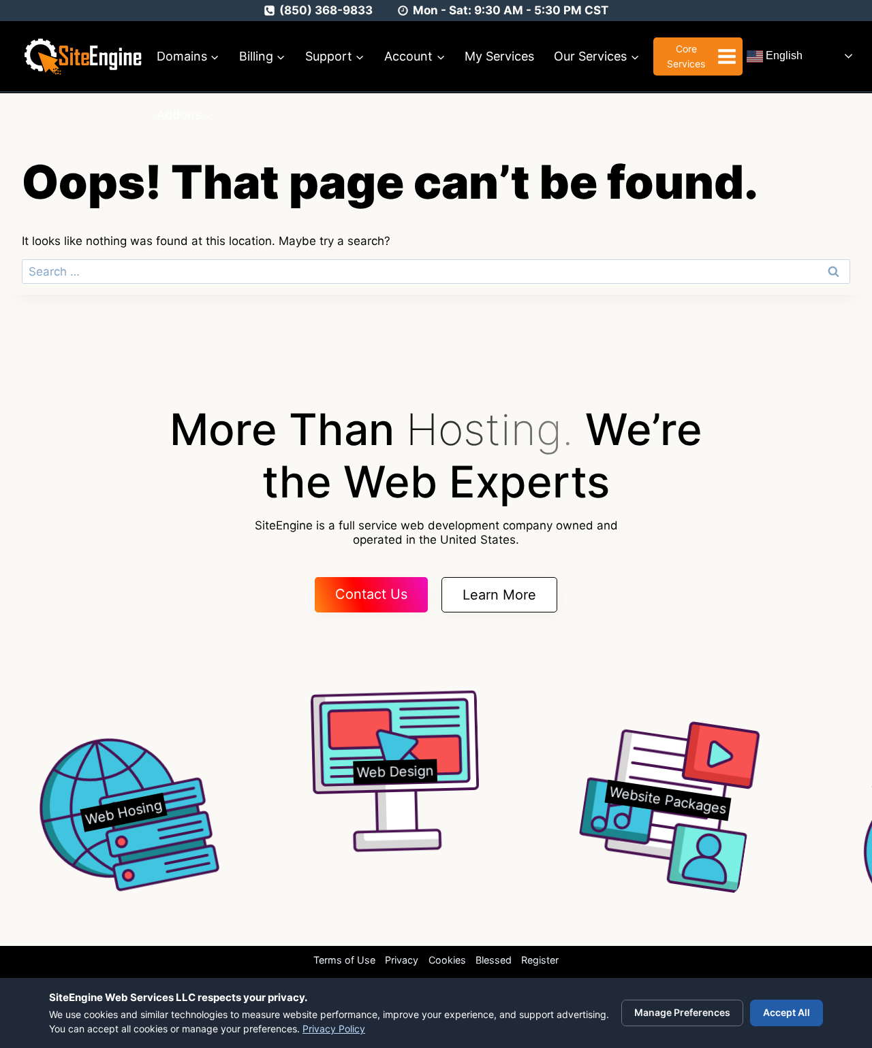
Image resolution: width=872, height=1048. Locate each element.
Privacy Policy (333, 1028)
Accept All (786, 1012)
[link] (108, 814)
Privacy (401, 960)
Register (540, 960)
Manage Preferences (682, 1012)
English (783, 55)
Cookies (447, 960)
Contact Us (371, 594)
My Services (499, 56)
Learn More (499, 595)
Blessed (494, 960)
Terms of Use (344, 960)
